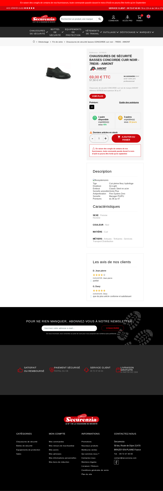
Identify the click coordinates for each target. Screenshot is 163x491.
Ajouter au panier (126, 138)
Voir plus (97, 96)
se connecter (129, 76)
